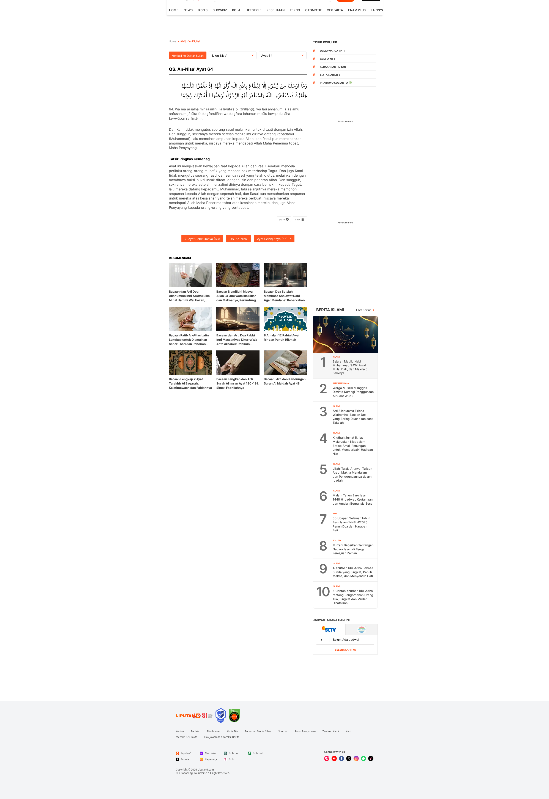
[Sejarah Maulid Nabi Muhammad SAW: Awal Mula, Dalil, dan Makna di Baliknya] (345, 334)
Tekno (295, 10)
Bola (236, 10)
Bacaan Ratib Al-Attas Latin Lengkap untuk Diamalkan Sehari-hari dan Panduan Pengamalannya (189, 339)
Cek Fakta (335, 10)
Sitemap (283, 731)
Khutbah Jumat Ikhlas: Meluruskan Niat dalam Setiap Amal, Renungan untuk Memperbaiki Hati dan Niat (353, 445)
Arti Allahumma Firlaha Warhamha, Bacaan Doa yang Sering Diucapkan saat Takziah (353, 417)
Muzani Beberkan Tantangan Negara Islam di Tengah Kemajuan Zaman (353, 549)
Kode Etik (232, 731)
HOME (173, 10)
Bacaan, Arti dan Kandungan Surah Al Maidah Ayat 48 (285, 381)
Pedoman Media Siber (258, 731)
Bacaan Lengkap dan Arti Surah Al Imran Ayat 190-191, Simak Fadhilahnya (237, 383)
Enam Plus (357, 10)
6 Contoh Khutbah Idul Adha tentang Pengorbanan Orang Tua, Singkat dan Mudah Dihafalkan (353, 597)
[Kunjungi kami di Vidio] (326, 758)
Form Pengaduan (305, 731)
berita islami (330, 310)
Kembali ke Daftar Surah (188, 55)
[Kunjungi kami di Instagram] (356, 758)
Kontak (180, 731)
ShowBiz (220, 10)
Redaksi (195, 731)
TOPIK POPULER (325, 42)
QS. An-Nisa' (238, 239)
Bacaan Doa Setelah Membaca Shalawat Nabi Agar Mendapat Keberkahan (284, 296)
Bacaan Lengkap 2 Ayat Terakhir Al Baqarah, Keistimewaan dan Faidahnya (190, 383)
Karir (349, 731)
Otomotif (313, 10)
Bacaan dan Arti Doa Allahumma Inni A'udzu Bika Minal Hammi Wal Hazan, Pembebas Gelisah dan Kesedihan (189, 296)
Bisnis (203, 10)
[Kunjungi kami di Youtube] (334, 758)
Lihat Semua (363, 310)
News (188, 10)
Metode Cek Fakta (186, 737)
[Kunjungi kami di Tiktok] (370, 758)
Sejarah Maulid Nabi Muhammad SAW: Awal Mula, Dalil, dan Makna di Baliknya (350, 367)
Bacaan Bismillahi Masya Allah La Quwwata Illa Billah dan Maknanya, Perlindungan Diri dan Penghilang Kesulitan (238, 296)
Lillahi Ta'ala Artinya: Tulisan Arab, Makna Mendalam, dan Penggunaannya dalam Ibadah (352, 474)
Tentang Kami (330, 731)
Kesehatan (276, 10)
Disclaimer (213, 731)
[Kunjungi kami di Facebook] (341, 758)
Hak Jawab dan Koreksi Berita (221, 737)
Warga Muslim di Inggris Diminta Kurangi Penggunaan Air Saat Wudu (353, 392)
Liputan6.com (206, 769)
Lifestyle (253, 10)
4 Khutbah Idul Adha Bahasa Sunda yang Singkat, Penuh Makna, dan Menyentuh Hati (353, 572)
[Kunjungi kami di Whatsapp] (363, 758)
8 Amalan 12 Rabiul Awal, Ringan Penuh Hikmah (282, 337)
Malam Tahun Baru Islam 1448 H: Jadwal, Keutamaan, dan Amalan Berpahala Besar (353, 499)
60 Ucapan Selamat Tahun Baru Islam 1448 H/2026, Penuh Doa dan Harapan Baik (351, 524)
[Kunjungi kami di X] (348, 758)
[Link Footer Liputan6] (194, 715)
